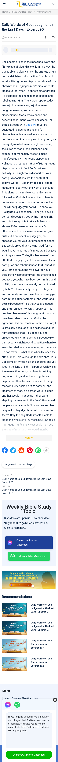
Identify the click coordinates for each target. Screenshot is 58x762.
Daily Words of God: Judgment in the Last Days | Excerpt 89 (27, 491)
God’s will (31, 124)
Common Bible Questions (25, 698)
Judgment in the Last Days (18, 464)
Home (5, 12)
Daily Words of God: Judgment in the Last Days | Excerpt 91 (27, 481)
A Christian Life (44, 12)
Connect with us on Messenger (29, 754)
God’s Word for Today (22, 12)
